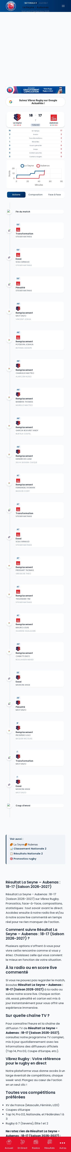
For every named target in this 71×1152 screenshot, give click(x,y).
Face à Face (54, 194)
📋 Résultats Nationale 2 (26, 853)
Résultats (49, 1148)
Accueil (9, 1148)
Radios (36, 1148)
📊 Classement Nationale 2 (28, 848)
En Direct (22, 1148)
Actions (16, 194)
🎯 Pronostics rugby (23, 858)
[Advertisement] (35, 37)
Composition (35, 194)
